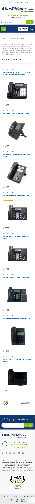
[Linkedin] (14, 453)
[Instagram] (19, 453)
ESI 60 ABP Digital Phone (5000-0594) (16, 195)
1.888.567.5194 (11, 16)
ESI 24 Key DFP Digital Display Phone (16, 318)
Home (3, 38)
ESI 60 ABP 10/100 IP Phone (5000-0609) (15, 237)
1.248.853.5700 (23, 16)
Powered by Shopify (25, 497)
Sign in (26, 2)
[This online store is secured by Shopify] (23, 29)
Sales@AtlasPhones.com (17, 17)
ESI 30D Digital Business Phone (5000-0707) (17, 155)
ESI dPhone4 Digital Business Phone (16, 113)
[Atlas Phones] (17, 9)
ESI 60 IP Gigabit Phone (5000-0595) (16, 277)
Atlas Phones (7, 497)
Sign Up (28, 425)
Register (19, 2)
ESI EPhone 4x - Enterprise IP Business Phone (17, 360)
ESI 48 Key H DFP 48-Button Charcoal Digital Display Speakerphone (16, 73)
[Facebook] (6, 453)
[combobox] (17, 22)
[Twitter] (2, 453)
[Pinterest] (23, 453)
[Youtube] (10, 453)
